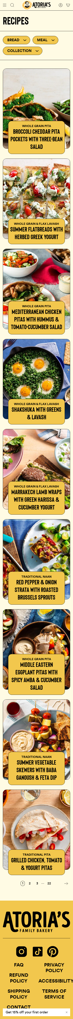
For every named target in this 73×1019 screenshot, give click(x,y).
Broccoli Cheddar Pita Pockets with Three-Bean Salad (36, 139)
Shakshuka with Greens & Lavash (36, 413)
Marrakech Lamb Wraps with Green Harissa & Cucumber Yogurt (36, 499)
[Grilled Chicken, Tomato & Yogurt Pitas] (36, 830)
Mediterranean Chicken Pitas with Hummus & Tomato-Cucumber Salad (36, 319)
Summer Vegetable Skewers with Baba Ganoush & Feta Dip (36, 769)
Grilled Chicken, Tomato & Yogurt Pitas (36, 863)
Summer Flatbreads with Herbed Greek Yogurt (36, 232)
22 (49, 883)
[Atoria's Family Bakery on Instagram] (21, 957)
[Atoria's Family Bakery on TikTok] (37, 957)
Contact (19, 1007)
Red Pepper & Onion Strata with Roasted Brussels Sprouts (36, 589)
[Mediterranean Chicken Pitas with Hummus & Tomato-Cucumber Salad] (36, 289)
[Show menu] (4, 5)
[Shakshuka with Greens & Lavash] (36, 379)
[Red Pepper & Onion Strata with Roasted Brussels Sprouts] (36, 559)
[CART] (68, 5)
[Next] (61, 883)
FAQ (19, 965)
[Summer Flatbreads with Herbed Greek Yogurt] (36, 199)
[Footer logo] (36, 921)
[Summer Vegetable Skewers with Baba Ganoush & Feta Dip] (36, 740)
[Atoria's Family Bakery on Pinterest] (52, 956)
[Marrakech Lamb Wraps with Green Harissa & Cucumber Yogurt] (36, 469)
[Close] (66, 1012)
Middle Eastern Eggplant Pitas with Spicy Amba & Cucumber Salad (36, 676)
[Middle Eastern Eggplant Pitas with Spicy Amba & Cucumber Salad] (36, 649)
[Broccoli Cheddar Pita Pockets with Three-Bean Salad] (36, 109)
